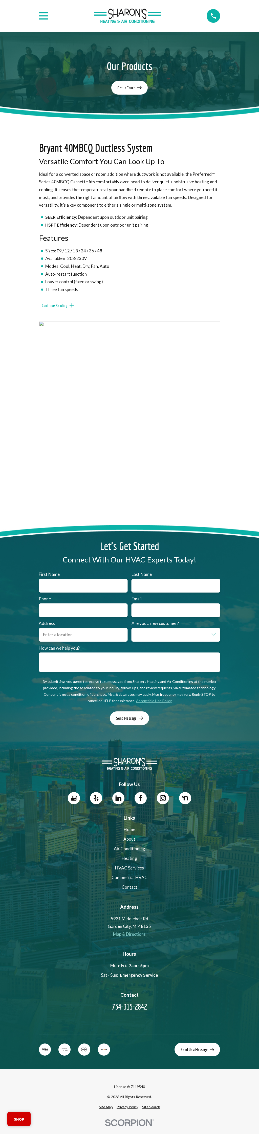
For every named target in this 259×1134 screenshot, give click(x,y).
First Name (49, 574)
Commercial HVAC (129, 877)
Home (129, 829)
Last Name (142, 574)
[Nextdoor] (185, 798)
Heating (129, 858)
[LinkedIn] (118, 798)
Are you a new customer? (155, 623)
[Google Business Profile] (74, 798)
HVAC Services (129, 867)
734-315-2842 (129, 1007)
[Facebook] (141, 798)
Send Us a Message (194, 1049)
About (129, 839)
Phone (45, 598)
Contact (129, 887)
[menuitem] (106, 1107)
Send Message (126, 718)
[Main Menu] (43, 15)
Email (137, 598)
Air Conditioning (129, 848)
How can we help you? (59, 648)
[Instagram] (163, 798)
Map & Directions (129, 934)
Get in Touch (126, 87)
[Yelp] (96, 798)
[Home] (127, 16)
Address (47, 623)
